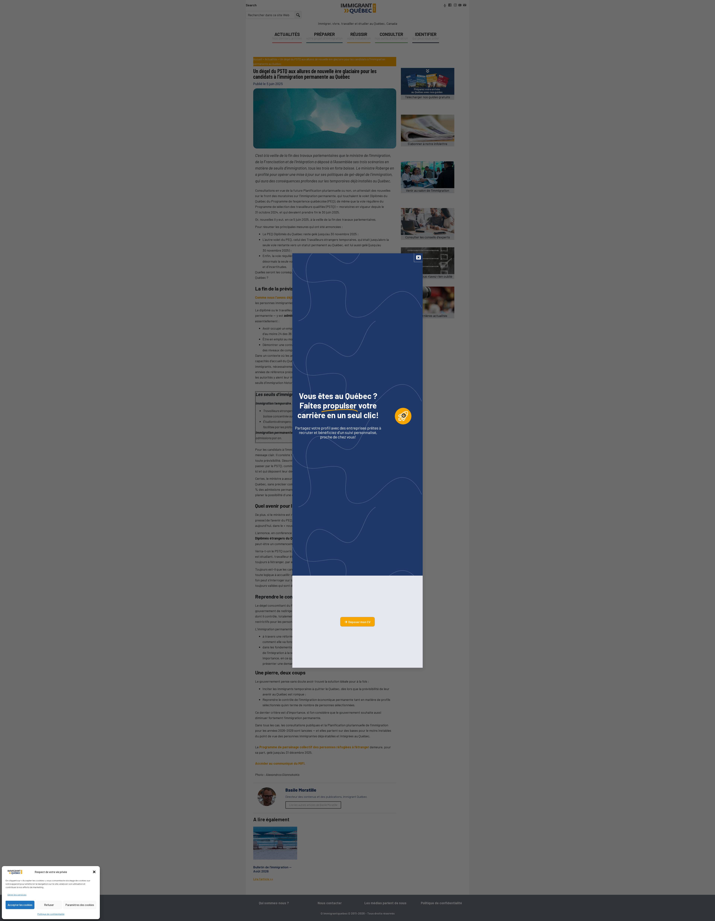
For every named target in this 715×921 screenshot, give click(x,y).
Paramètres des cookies (80, 904)
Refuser (49, 904)
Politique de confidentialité (50, 914)
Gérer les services (16, 894)
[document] (357, 460)
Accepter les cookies (20, 904)
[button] (94, 872)
